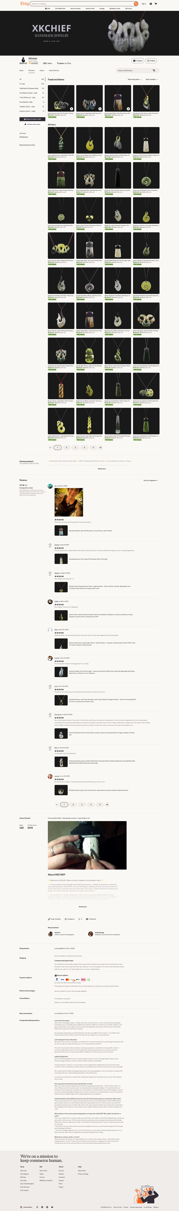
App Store (27, 1197)
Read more (102, 469)
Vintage (102, 8)
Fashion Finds (90, 8)
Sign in (144, 4)
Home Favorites (75, 8)
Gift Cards (128, 8)
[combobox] (81, 3)
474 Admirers (23, 137)
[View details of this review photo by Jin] (69, 502)
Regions (156, 1207)
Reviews (31, 70)
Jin (55, 486)
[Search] (135, 3)
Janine (56, 776)
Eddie (56, 601)
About (42, 70)
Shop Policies (54, 70)
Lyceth (56, 658)
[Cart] (155, 3)
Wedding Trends (114, 8)
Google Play (43, 1197)
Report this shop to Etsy (27, 145)
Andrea (56, 545)
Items (21, 70)
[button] (137, 60)
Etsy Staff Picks (60, 8)
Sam (55, 629)
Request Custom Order (33, 119)
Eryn (55, 686)
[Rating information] (29, 63)
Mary (56, 748)
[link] (50, 447)
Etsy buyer (57, 714)
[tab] (32, 79)
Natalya (56, 573)
